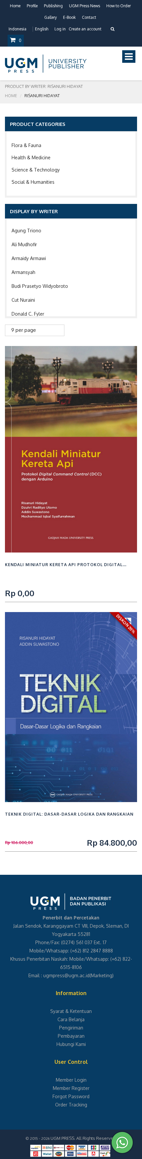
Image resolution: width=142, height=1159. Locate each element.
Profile (32, 5)
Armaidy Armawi (29, 258)
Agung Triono (26, 230)
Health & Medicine (31, 157)
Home (15, 5)
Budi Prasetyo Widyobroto (40, 286)
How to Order (118, 5)
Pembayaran (71, 1036)
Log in (60, 28)
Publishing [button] (53, 5)
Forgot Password (71, 1096)
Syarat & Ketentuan (71, 1011)
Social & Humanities (33, 182)
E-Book (69, 17)
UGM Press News (84, 5)
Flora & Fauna (26, 145)
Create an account (85, 28)
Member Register (71, 1088)
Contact (89, 17)
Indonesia (17, 28)
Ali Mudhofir (24, 244)
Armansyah (23, 272)
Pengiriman (71, 1027)
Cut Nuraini (23, 300)
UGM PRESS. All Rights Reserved (83, 1138)
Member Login (71, 1080)
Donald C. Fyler (28, 314)
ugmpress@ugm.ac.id (66, 975)
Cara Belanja (71, 1019)
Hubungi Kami (71, 1044)
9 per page (23, 330)
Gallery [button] (50, 17)
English (41, 28)
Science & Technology (36, 170)
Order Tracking (71, 1104)
